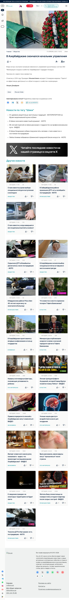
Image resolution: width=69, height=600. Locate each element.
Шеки (9, 92)
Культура (43, 309)
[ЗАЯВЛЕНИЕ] (53, 286)
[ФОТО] (53, 173)
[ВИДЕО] (53, 364)
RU (2, 10)
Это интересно (13, 387)
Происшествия (45, 196)
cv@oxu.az (10, 585)
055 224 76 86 (11, 593)
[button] (42, 6)
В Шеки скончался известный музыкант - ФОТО (27, 121)
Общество (11, 196)
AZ (2, 5)
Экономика (12, 425)
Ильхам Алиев (19, 92)
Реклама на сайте (44, 583)
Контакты (41, 586)
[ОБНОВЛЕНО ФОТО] (21, 249)
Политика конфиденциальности (49, 589)
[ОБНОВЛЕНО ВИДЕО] (53, 480)
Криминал (11, 350)
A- (57, 61)
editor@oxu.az (11, 590)
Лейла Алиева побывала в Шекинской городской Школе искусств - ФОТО (37, 137)
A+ (63, 61)
